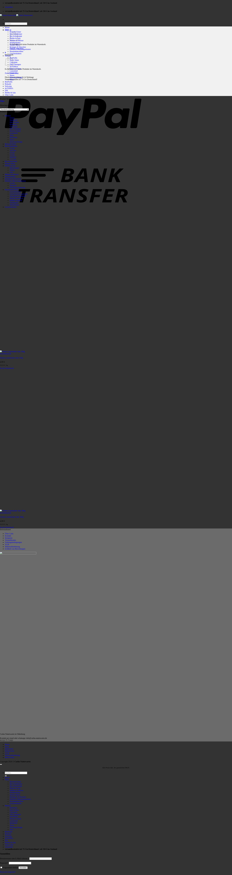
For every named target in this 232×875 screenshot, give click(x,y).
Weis (11, 80)
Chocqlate (13, 62)
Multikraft (13, 73)
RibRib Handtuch (16, 198)
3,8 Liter (13, 150)
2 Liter (12, 148)
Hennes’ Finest (15, 69)
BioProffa (8, 82)
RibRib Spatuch (16, 200)
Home (7, 27)
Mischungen (14, 168)
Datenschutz (9, 751)
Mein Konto (9, 757)
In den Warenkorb (7, 368)
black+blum (14, 60)
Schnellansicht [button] (5, 354)
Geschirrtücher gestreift (18, 194)
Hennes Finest (15, 131)
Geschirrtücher (15, 192)
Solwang (8, 86)
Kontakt (8, 536)
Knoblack (13, 124)
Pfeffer (12, 170)
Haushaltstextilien (16, 51)
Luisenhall (14, 71)
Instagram (8, 538)
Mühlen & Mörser (12, 174)
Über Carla (9, 95)
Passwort (4, 863)
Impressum (9, 749)
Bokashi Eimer (10, 144)
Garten (12, 183)
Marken (8, 56)
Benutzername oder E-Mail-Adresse (14, 858)
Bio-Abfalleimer (11, 146)
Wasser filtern (15, 45)
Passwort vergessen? (8, 872)
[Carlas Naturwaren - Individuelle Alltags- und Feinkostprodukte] (16, 15)
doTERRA (14, 67)
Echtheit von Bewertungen (15, 549)
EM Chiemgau (15, 64)
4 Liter (12, 153)
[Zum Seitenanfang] (1, 764)
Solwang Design (16, 77)
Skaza (12, 75)
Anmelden (23, 868)
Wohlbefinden (15, 43)
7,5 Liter (13, 159)
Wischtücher (14, 205)
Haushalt (13, 185)
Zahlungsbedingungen (13, 542)
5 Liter (12, 155)
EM (6, 90)
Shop (7, 30)
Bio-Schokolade (11, 161)
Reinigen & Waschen (18, 47)
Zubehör (13, 157)
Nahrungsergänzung (17, 187)
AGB (7, 544)
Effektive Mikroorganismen (20, 49)
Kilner (12, 118)
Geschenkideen (15, 54)
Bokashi (8, 84)
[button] (9, 7)
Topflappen (14, 203)
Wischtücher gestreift (18, 196)
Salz (11, 172)
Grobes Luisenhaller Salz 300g (12, 517)
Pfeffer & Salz (10, 93)
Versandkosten (10, 540)
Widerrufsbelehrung (12, 547)
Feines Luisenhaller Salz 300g (11, 358)
